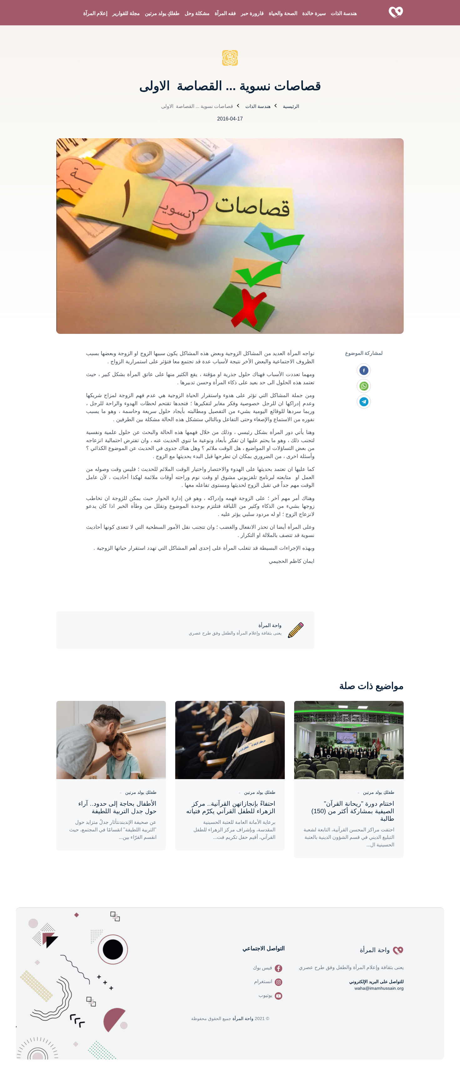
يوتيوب (265, 995)
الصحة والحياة (283, 13)
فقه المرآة (225, 13)
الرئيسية (291, 106)
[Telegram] (364, 402)
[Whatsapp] (364, 386)
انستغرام (263, 981)
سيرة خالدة (314, 13)
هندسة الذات (344, 13)
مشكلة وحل (197, 13)
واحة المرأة (243, 1018)
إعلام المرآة (95, 13)
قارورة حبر (252, 13)
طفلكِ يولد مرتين (162, 13)
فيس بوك (262, 967)
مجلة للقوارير (126, 13)
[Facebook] (364, 370)
